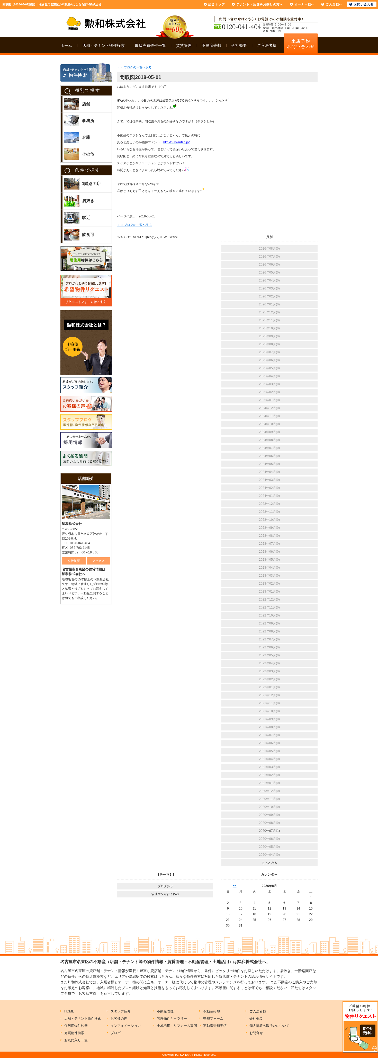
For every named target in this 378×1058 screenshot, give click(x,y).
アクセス (98, 561)
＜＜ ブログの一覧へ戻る (134, 67)
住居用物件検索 (76, 1026)
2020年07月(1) (269, 831)
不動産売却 (211, 45)
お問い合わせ (364, 4)
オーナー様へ (304, 4)
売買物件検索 (74, 1033)
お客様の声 (119, 1018)
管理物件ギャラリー (172, 1018)
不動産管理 (165, 1011)
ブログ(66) (165, 886)
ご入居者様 (266, 45)
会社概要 (239, 45)
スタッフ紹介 (121, 1011)
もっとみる (269, 863)
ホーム (66, 45)
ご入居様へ (334, 4)
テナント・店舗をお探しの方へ (259, 4)
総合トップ (216, 4)
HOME (69, 1011)
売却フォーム (213, 1018)
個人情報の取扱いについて (269, 1026)
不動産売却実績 (215, 1026)
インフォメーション (126, 1026)
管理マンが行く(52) (165, 894)
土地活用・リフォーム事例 (177, 1026)
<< (234, 886)
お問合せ (256, 1033)
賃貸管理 (184, 45)
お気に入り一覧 (76, 1040)
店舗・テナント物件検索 (103, 45)
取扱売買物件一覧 (150, 45)
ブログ (116, 1033)
